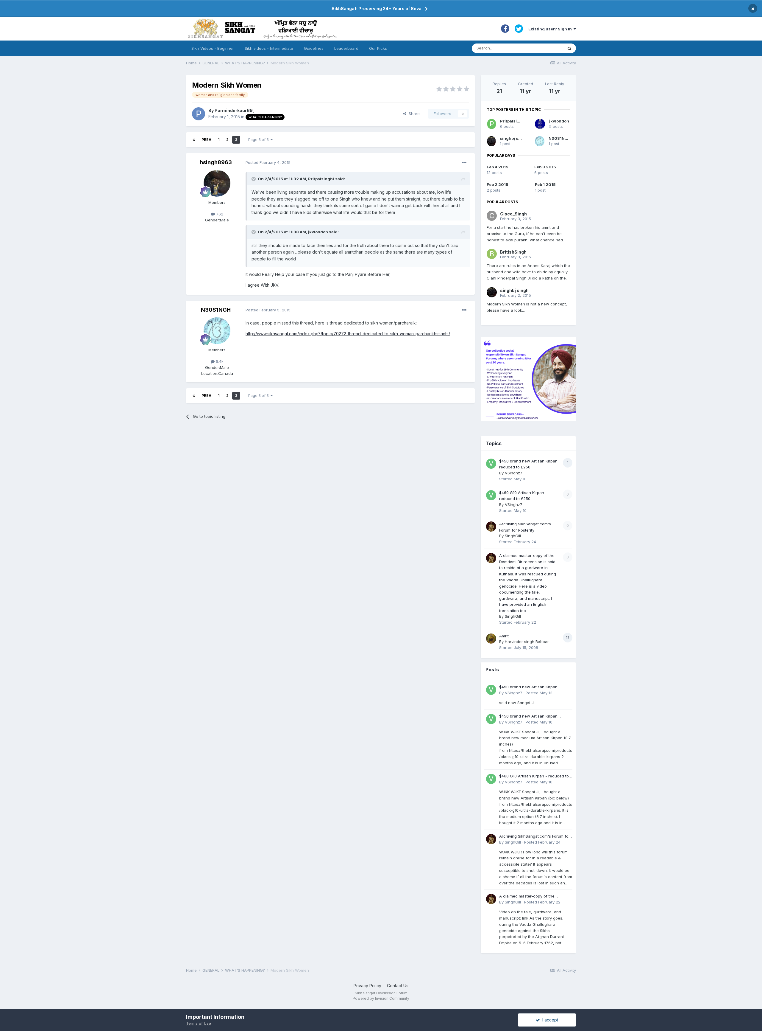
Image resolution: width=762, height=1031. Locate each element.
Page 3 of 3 (259, 139)
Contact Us (397, 985)
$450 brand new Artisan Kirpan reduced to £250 (528, 687)
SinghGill (513, 535)
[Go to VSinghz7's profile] (491, 464)
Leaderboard (346, 48)
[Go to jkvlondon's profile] (540, 124)
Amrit (504, 635)
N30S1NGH (216, 310)
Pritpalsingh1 (513, 121)
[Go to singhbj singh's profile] (491, 141)
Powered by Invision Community (381, 998)
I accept (549, 1019)
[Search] (569, 48)
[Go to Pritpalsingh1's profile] (491, 124)
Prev (206, 139)
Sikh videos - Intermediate (269, 48)
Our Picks (378, 48)
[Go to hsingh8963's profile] (217, 183)
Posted (268, 162)
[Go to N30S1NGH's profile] (217, 330)
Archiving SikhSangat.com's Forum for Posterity (534, 836)
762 (219, 214)
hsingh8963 (216, 162)
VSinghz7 (513, 473)
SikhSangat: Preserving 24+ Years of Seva (376, 8)
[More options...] (464, 162)
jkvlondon (559, 121)
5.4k (219, 361)
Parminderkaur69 (234, 110)
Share (413, 113)
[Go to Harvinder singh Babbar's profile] (491, 638)
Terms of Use (198, 1023)
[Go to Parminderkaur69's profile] (198, 113)
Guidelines (314, 48)
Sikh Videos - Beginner (212, 48)
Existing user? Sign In (551, 29)
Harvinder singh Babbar (527, 641)
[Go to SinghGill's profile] (491, 526)
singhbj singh (513, 138)
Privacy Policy (367, 985)
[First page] (194, 140)
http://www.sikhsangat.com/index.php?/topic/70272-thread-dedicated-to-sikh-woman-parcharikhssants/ (348, 333)
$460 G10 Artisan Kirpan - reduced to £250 (534, 776)
